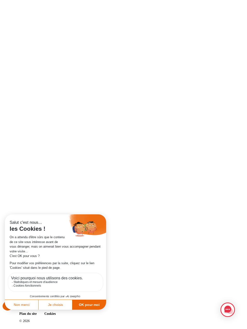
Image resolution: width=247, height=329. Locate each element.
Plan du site (28, 314)
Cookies (50, 314)
